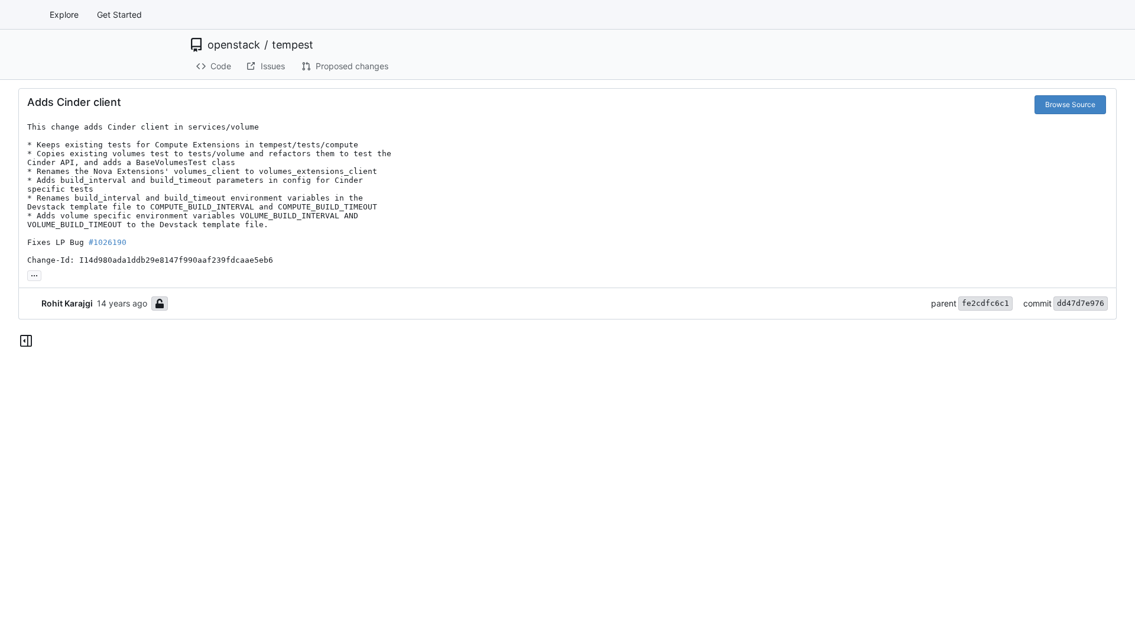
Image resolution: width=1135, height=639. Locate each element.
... (34, 274)
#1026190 (108, 242)
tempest (292, 45)
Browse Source (1070, 104)
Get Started (119, 14)
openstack (233, 45)
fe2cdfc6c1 (985, 303)
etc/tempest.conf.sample (327, 366)
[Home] (22, 14)
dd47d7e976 (1080, 303)
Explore (64, 14)
